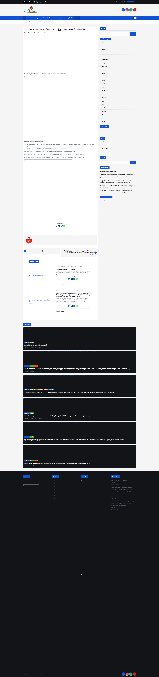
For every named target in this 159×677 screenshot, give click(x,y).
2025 (54, 483)
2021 (54, 495)
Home (24, 21)
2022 (54, 492)
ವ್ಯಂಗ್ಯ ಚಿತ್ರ (103, 100)
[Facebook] (57, 226)
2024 (54, 486)
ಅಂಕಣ (103, 52)
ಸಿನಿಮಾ (103, 118)
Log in (103, 141)
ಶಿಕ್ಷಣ (103, 104)
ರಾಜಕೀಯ (29, 17)
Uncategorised (104, 49)
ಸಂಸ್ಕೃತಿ (103, 114)
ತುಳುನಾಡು (103, 80)
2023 (54, 489)
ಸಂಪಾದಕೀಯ (104, 107)
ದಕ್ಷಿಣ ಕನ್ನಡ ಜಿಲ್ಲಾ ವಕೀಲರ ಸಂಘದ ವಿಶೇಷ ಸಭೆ (108, 171)
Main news (63, 266)
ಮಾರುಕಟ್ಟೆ (48, 17)
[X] (59, 226)
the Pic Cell (43, 674)
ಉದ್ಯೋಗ (55, 17)
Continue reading (60, 284)
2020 (54, 498)
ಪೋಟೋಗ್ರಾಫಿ (104, 87)
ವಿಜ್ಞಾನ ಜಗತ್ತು (69, 17)
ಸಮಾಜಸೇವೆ (104, 111)
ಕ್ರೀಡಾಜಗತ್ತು (62, 17)
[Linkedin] (62, 226)
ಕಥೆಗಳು (103, 69)
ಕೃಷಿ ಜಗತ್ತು (103, 73)
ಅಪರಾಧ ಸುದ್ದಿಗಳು (105, 59)
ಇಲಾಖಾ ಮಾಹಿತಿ (104, 66)
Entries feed (104, 145)
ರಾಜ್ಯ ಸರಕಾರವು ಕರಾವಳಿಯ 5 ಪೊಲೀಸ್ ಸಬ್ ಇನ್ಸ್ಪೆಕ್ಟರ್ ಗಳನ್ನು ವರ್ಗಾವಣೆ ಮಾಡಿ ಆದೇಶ (41, 21)
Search (103, 28)
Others (67, 290)
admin (27, 32)
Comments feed (105, 148)
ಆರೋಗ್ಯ (36, 17)
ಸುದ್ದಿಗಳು (76, 17)
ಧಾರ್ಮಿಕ (42, 17)
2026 (54, 480)
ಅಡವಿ (103, 56)
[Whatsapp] (64, 226)
